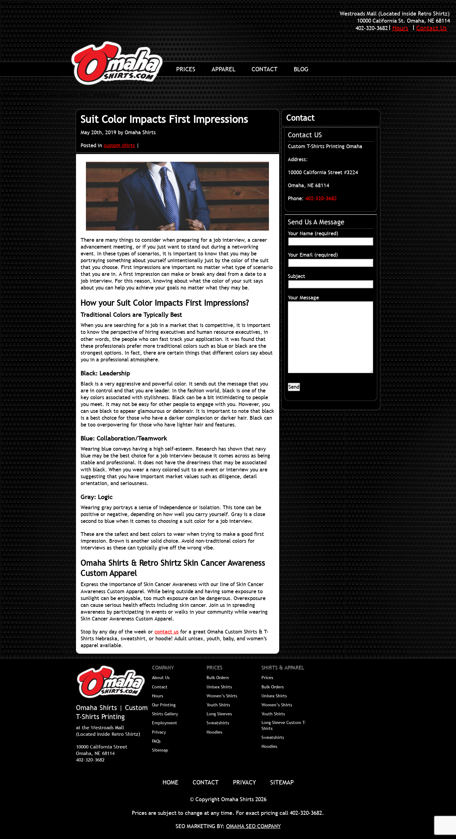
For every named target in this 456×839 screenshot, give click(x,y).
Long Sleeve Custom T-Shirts (284, 725)
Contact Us (431, 28)
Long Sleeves (219, 714)
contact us (166, 632)
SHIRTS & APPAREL (283, 668)
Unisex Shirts (219, 687)
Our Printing (164, 705)
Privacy (159, 732)
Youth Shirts (218, 705)
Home (6, 95)
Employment (164, 723)
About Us (161, 677)
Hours (400, 28)
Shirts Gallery (165, 714)
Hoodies (214, 732)
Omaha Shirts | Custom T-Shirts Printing (124, 63)
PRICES (214, 668)
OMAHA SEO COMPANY (253, 826)
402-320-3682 (371, 28)
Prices (185, 69)
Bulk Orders (218, 677)
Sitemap (160, 750)
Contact (265, 69)
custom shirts (119, 145)
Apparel (223, 69)
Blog (301, 69)
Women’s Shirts (222, 696)
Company (163, 668)
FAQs (156, 741)
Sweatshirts (218, 723)
